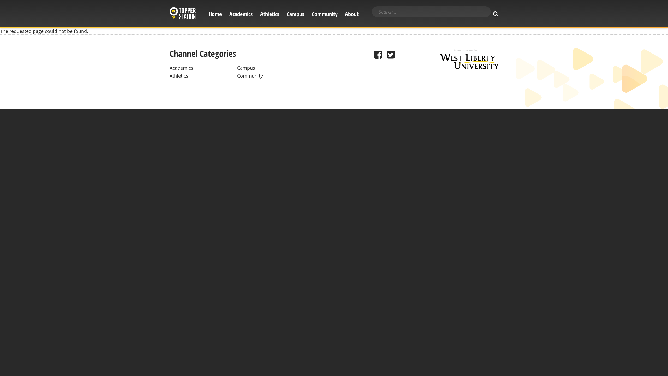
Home (215, 14)
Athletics (269, 14)
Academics (241, 14)
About (352, 14)
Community (325, 14)
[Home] (183, 14)
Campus (295, 14)
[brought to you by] (469, 67)
